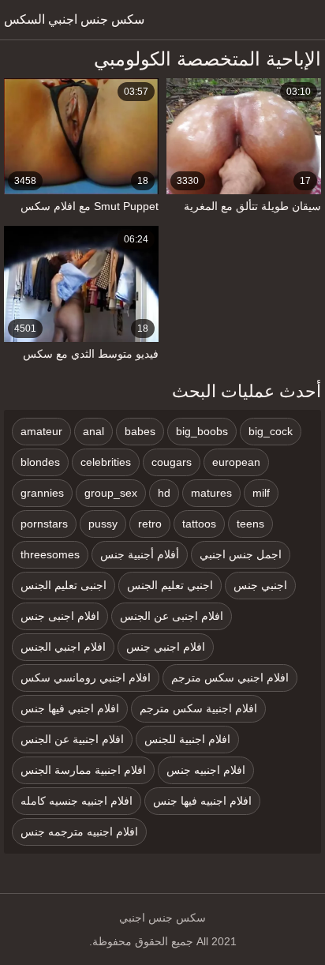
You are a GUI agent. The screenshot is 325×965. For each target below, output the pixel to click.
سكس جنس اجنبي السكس (74, 19)
